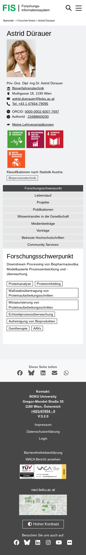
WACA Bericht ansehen (43, 459)
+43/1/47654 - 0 (43, 411)
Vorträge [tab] (43, 230)
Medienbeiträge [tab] (43, 223)
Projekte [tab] (43, 202)
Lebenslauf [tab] (43, 195)
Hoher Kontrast (45, 524)
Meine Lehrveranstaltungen (33, 124)
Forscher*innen (26, 20)
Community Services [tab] (43, 244)
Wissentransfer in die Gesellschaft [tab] (43, 216)
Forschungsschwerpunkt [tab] (43, 188)
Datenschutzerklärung (43, 431)
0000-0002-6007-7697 (42, 111)
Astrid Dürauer (46, 20)
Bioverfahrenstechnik (28, 88)
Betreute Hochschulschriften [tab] (43, 238)
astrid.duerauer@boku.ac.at (33, 99)
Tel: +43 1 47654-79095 (30, 104)
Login (43, 438)
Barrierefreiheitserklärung (43, 452)
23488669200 (38, 116)
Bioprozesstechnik (22, 178)
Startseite (8, 20)
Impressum (43, 425)
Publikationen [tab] (43, 209)
